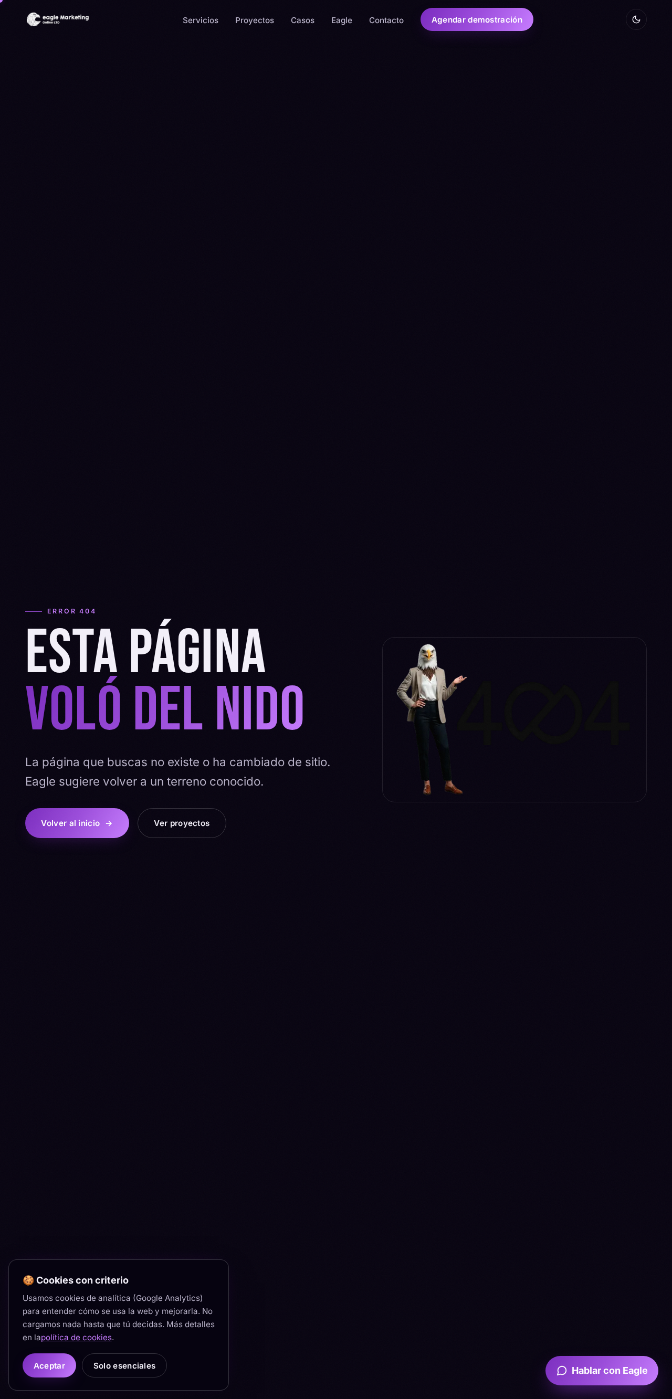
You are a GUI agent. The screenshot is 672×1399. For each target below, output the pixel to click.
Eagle (341, 20)
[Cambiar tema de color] (636, 19)
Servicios (200, 20)
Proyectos (254, 20)
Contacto (386, 20)
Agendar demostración (477, 20)
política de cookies (76, 1337)
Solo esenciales (124, 1365)
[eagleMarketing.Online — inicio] (57, 19)
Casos (302, 20)
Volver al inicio (77, 823)
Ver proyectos (181, 823)
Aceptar (49, 1365)
